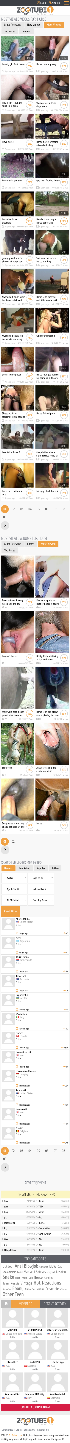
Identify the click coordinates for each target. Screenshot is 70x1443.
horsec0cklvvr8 (23, 1052)
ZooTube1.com (15, 1435)
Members (25, 1303)
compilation (19, 1223)
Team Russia (11, 1283)
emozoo (19, 1033)
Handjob (48, 1277)
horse (53, 1212)
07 (55, 509)
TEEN (53, 1206)
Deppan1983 (22, 995)
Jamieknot (21, 976)
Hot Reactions (47, 1283)
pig (19, 1217)
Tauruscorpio (22, 957)
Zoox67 (19, 1128)
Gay (59, 1267)
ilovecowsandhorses (26, 1071)
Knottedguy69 (23, 918)
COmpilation (19, 1250)
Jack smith (21, 1090)
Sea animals (9, 1272)
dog (53, 1217)
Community (7, 1429)
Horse (53, 1201)
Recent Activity (55, 1303)
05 (38, 509)
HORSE (53, 1223)
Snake (8, 1277)
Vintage (26, 1283)
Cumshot (43, 1266)
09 (4, 517)
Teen (19, 1201)
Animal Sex (30, 1289)
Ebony (18, 1288)
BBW (52, 1266)
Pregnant (51, 1272)
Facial (20, 1272)
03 (21, 509)
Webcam (63, 1289)
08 (63, 509)
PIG (19, 1233)
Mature (40, 1289)
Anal (19, 1266)
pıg (19, 1244)
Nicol (18, 938)
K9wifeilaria (21, 1014)
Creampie (52, 1289)
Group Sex (7, 1289)
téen (19, 1239)
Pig (19, 1228)
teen (19, 1206)
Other (8, 1294)
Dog (19, 1212)
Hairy (18, 1277)
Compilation (53, 1228)
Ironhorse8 (21, 1109)
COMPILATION (53, 1233)
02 (13, 509)
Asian (24, 1277)
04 (30, 509)
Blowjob (31, 1266)
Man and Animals (35, 1272)
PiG (53, 1239)
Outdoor (8, 1266)
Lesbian (61, 1272)
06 (46, 509)
